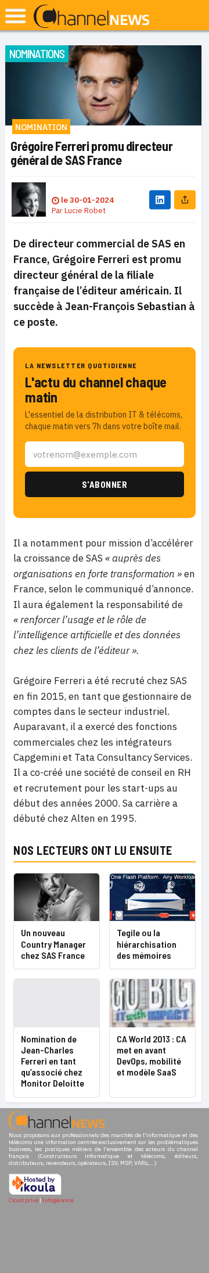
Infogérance (58, 1200)
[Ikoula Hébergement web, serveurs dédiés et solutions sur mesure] (35, 1193)
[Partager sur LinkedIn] (160, 199)
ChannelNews (91, 17)
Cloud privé (23, 1200)
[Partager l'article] (185, 199)
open (15, 16)
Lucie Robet (85, 210)
